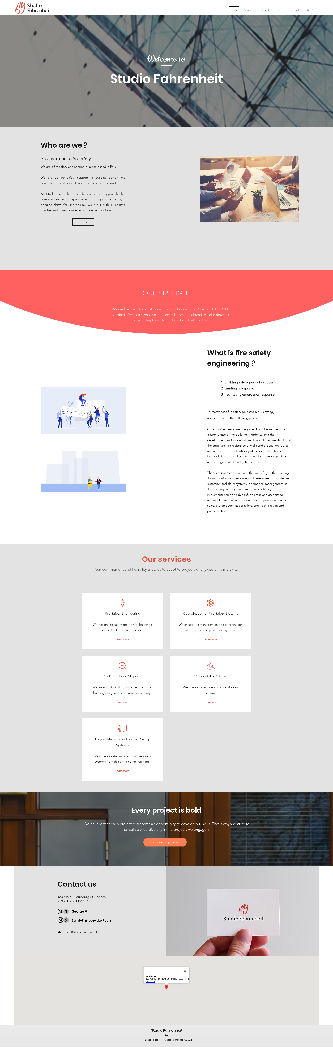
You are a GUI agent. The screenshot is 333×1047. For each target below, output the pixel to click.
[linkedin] (166, 1035)
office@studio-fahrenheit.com (83, 932)
